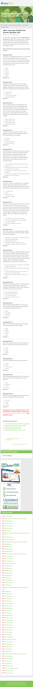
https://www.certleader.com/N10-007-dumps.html (15, 413)
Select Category (7, 455)
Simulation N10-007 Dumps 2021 (13, 427)
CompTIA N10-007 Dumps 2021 (13, 428)
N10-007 (5, 25)
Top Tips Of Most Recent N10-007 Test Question (17, 423)
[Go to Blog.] (1, 25)
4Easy (7, 3)
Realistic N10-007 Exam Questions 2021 (15, 430)
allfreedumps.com (22, 684)
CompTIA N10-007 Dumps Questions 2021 (15, 425)
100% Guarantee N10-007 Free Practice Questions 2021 (14, 31)
